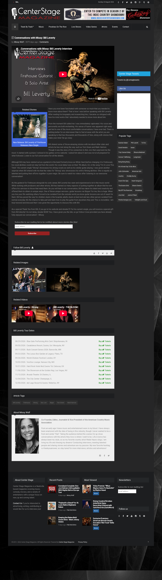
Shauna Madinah (139, 152)
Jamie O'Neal (132, 195)
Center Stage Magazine (66, 542)
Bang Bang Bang (124, 162)
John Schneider (123, 171)
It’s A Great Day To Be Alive (127, 166)
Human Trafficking (124, 157)
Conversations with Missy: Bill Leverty (34, 37)
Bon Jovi (44, 403)
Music (41, 27)
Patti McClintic (71, 510)
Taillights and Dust (141, 200)
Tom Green (60, 403)
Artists (104, 27)
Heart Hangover (137, 181)
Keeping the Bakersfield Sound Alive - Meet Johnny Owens (35, 2)
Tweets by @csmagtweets (128, 80)
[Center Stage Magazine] (36, 13)
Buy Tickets (105, 341)
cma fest (121, 195)
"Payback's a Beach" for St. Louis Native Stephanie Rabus (68, 505)
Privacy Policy (82, 542)
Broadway (138, 190)
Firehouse (26, 403)
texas (132, 147)
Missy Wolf (19, 42)
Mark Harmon (71, 403)
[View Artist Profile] (32, 247)
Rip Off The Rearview (125, 190)
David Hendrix (122, 147)
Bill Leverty (16, 403)
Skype (52, 403)
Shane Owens (136, 185)
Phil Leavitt (134, 143)
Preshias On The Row (58, 27)
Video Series (91, 27)
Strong (35, 403)
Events (115, 27)
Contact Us (17, 503)
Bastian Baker (123, 143)
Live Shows (76, 27)
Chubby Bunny (131, 176)
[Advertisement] (135, 51)
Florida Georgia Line (124, 200)
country (120, 176)
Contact (126, 27)
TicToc (143, 143)
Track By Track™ (27, 27)
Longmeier (137, 157)
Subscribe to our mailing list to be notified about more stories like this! (46, 222)
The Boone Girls (123, 185)
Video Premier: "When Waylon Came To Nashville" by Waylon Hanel (103, 488)
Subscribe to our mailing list (130, 487)
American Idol (136, 171)
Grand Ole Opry (123, 181)
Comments (44, 42)
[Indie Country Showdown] (107, 14)
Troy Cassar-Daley (124, 152)
